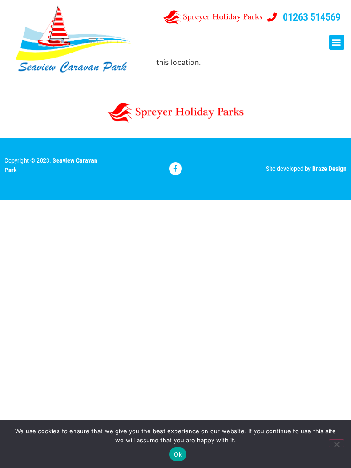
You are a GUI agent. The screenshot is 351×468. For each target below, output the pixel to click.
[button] (336, 42)
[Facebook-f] (175, 168)
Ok (178, 454)
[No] (336, 443)
